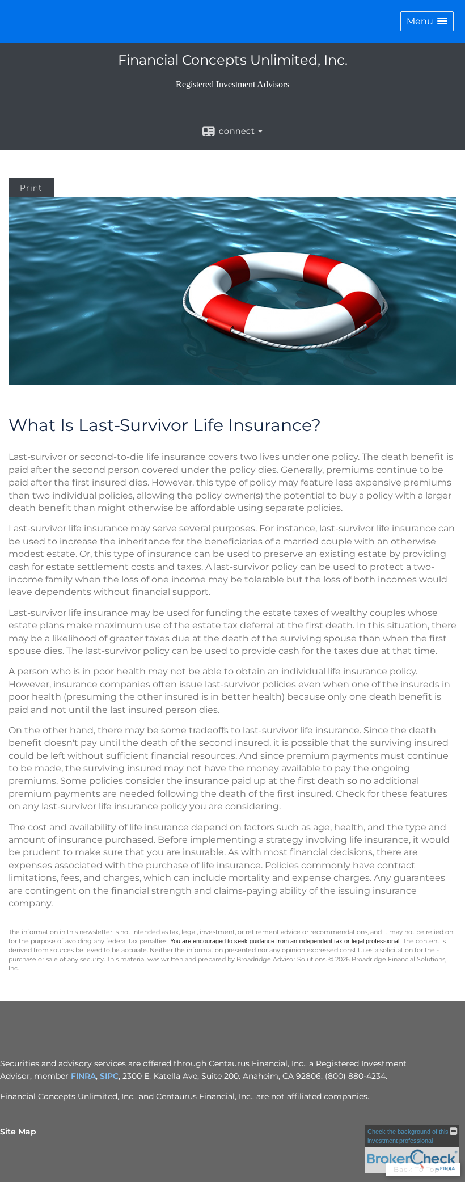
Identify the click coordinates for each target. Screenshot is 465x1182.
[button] (427, 21)
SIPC (109, 1076)
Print (31, 188)
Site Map (18, 1131)
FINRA (83, 1076)
